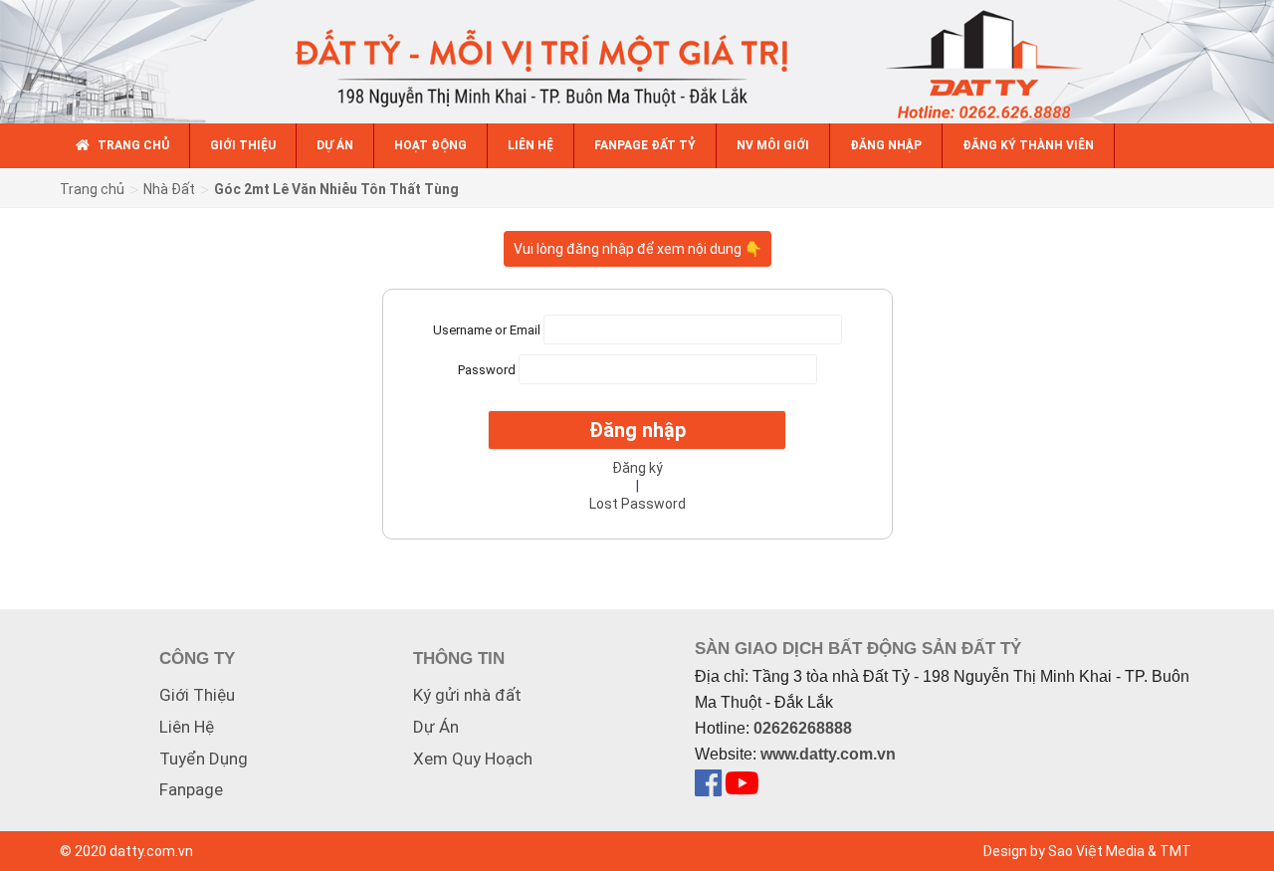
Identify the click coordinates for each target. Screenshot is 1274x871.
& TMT (1169, 851)
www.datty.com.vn (828, 754)
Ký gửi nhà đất (467, 695)
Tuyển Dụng (203, 758)
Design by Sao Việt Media (1064, 851)
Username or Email (486, 330)
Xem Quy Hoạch (472, 758)
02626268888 (802, 728)
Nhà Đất (169, 189)
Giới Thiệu (197, 695)
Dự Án (436, 727)
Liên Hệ (186, 727)
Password (487, 369)
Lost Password (637, 504)
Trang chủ (92, 189)
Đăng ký (637, 468)
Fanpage (191, 789)
